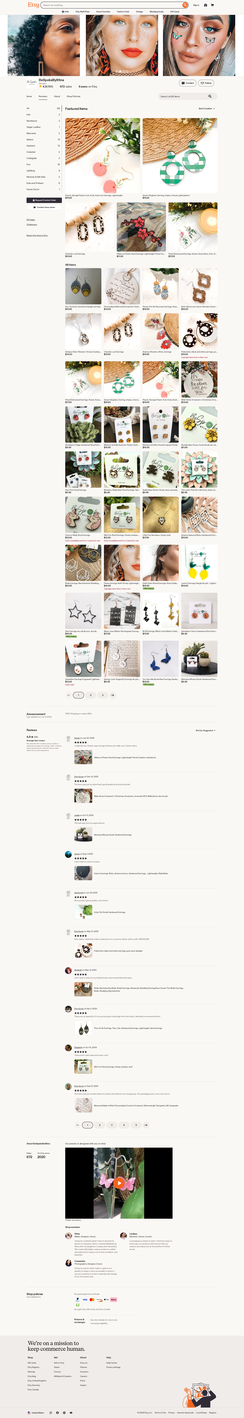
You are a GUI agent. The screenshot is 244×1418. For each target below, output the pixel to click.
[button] (187, 83)
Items (29, 96)
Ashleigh (78, 970)
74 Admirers (32, 224)
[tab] (44, 108)
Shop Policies (73, 96)
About (57, 96)
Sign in (196, 5)
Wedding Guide (157, 11)
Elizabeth (78, 1047)
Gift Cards (174, 11)
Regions (212, 1412)
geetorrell (78, 893)
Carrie (77, 854)
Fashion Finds (123, 11)
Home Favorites (103, 11)
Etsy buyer (79, 776)
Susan (77, 738)
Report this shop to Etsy (37, 235)
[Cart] (212, 5)
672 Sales (31, 220)
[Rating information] (40, 86)
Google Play (58, 1399)
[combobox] (111, 5)
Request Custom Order (45, 200)
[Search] (185, 5)
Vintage (139, 11)
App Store (37, 1399)
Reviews (43, 96)
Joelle (77, 815)
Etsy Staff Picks (83, 11)
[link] (68, 695)
